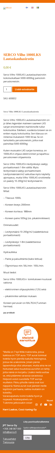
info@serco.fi (9, 432)
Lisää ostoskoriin (24, 89)
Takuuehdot (9, 438)
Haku (43, 7)
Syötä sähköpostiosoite (35, 427)
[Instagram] (36, 404)
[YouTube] (45, 404)
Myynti (50, 400)
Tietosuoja (8, 442)
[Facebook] (41, 404)
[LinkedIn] (51, 404)
